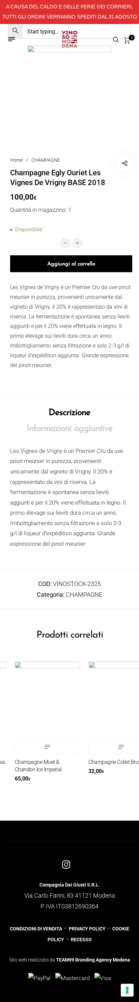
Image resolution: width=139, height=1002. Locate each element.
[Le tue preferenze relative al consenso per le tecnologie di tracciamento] (127, 990)
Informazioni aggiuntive (70, 428)
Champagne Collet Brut (109, 762)
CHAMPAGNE (45, 160)
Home (16, 160)
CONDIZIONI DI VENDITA (36, 928)
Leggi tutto (42, 746)
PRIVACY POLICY (87, 928)
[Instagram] (66, 864)
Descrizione (69, 412)
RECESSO (81, 939)
